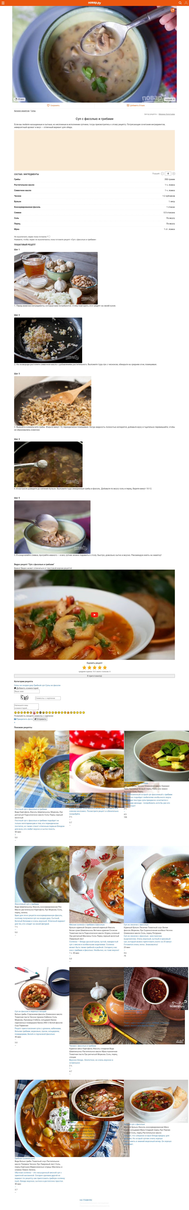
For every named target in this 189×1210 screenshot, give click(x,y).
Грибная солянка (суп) (25, 1158)
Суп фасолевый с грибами (136, 783)
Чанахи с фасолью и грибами (82, 1046)
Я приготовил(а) (94, 676)
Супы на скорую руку (24, 685)
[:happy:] (77, 712)
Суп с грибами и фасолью (81, 794)
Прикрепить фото (24, 719)
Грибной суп (39, 685)
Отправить (41, 719)
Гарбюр (72, 1122)
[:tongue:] (56, 712)
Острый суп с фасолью (134, 1124)
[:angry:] (59, 712)
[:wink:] (62, 712)
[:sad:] (74, 712)
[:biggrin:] (18, 712)
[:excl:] (68, 712)
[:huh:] (80, 712)
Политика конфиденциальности (94, 1206)
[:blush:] (31, 712)
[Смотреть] (94, 615)
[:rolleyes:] (65, 712)
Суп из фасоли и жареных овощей (30, 1011)
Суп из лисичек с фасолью (136, 925)
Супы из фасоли (52, 685)
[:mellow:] (83, 712)
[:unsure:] (24, 712)
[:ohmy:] (15, 712)
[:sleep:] (49, 712)
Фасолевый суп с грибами (27, 904)
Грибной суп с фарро (133, 1011)
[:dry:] (21, 712)
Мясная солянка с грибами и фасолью (87, 925)
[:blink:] (46, 712)
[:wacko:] (71, 712)
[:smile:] (52, 712)
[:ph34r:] (40, 712)
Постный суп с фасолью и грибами (31, 809)
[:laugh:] (43, 712)
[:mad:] (37, 712)
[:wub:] (34, 712)
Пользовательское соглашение (94, 1203)
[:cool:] (27, 712)
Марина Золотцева (167, 114)
